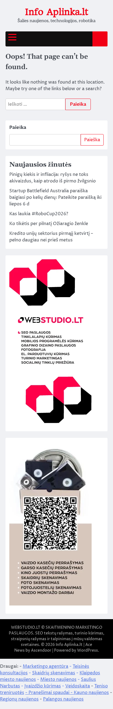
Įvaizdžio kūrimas (42, 686)
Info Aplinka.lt (56, 12)
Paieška (17, 128)
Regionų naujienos (19, 699)
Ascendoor (41, 650)
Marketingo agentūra (45, 666)
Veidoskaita (77, 686)
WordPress (87, 650)
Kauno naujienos (91, 693)
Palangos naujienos (63, 699)
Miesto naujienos (58, 679)
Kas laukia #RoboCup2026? (38, 214)
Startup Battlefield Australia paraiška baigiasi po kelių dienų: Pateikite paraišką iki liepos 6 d (55, 197)
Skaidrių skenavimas (53, 673)
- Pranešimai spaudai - (49, 693)
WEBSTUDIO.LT (25, 627)
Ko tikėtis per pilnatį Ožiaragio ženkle (48, 224)
